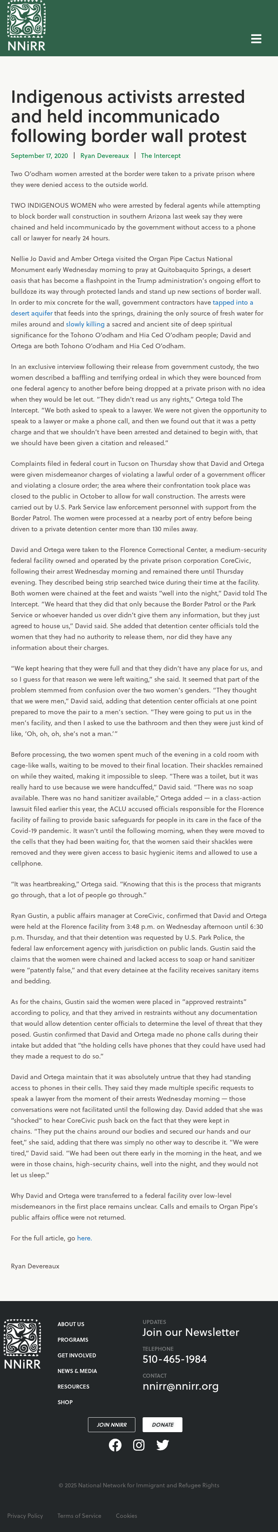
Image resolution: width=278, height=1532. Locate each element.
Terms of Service (79, 1515)
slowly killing (85, 324)
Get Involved (77, 1355)
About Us (71, 1324)
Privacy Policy (25, 1515)
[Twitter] (163, 1445)
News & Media (77, 1371)
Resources (73, 1386)
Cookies (126, 1515)
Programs (73, 1340)
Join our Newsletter (191, 1332)
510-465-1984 (175, 1358)
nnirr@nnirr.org (181, 1385)
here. (84, 1238)
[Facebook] (115, 1445)
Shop (65, 1402)
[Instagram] (139, 1445)
